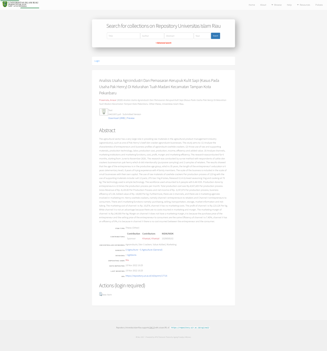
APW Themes (159, 337)
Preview (131, 118)
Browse (278, 4)
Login (97, 61)
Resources (305, 4)
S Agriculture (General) (151, 249)
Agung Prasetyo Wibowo (182, 337)
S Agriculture (132, 249)
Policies (319, 4)
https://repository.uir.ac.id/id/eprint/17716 (146, 275)
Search (215, 36)
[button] (100, 294)
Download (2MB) (116, 118)
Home (252, 4)
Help (289, 4)
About (263, 4)
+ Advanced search (163, 42)
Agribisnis (131, 254)
